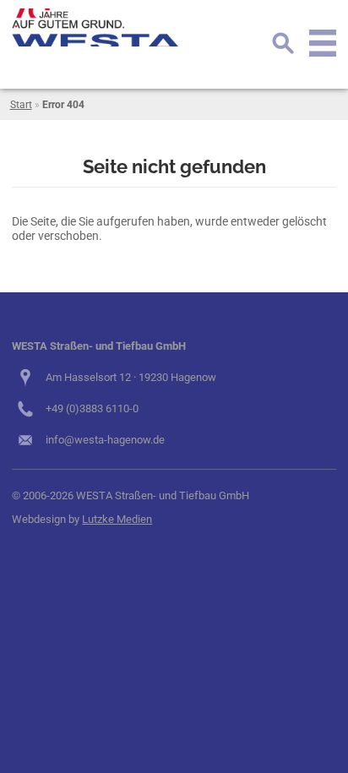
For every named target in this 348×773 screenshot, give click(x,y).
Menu (322, 43)
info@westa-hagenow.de (105, 439)
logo (96, 27)
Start (21, 105)
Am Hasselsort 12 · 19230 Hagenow (131, 377)
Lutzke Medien (117, 519)
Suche (282, 43)
